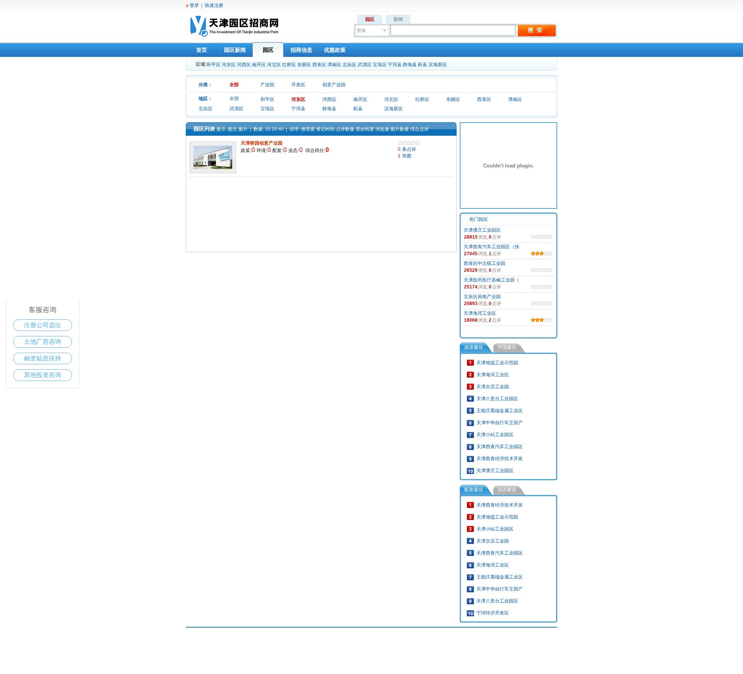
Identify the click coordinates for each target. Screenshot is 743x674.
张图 (404, 156)
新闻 (398, 19)
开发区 (298, 84)
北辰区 (349, 64)
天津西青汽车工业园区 (499, 446)
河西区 (244, 64)
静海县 (410, 64)
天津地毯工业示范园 (497, 362)
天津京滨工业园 (492, 386)
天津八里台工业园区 (497, 398)
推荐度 (308, 129)
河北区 (274, 64)
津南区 (334, 64)
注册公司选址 (42, 325)
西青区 (319, 64)
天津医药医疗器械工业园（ (491, 280)
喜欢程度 (365, 129)
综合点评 (419, 129)
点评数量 (345, 129)
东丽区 (304, 64)
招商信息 (301, 50)
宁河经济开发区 (492, 613)
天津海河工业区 (480, 313)
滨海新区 (437, 64)
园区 (370, 19)
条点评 (407, 149)
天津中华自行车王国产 (499, 422)
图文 (232, 129)
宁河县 (395, 64)
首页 (201, 50)
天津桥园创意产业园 (262, 143)
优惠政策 (335, 50)
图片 (243, 129)
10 (267, 129)
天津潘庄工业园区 (482, 230)
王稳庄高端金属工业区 (499, 410)
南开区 (259, 64)
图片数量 (399, 129)
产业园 (267, 84)
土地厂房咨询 (42, 341)
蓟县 (422, 64)
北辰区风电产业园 (482, 296)
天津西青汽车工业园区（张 (491, 246)
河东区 (229, 64)
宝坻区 (380, 64)
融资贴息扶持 (42, 358)
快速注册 (214, 5)
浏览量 (382, 129)
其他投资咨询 (42, 375)
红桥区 (289, 64)
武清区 (365, 64)
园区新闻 (235, 50)
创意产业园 (334, 84)
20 (274, 129)
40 (281, 129)
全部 (234, 84)
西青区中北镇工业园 (484, 263)
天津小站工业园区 (495, 434)
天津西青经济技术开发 (499, 458)
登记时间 (325, 129)
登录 (194, 5)
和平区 (214, 64)
